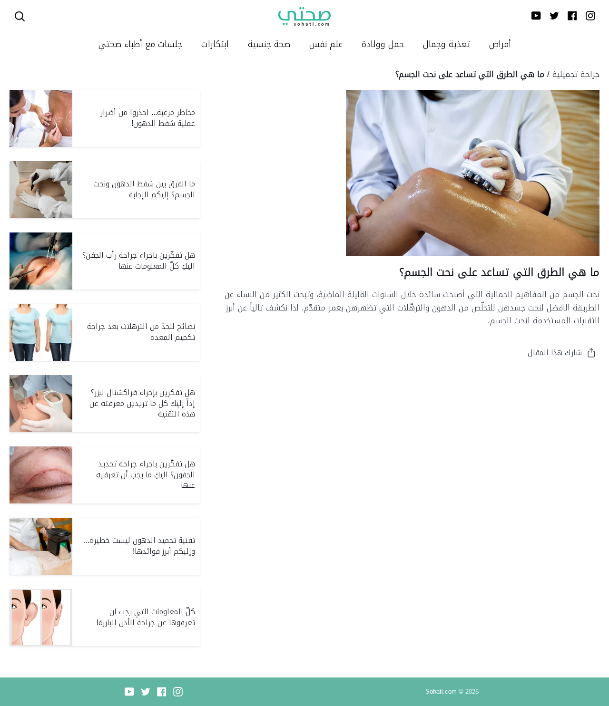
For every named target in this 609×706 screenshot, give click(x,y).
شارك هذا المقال (555, 352)
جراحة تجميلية (575, 74)
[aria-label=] (20, 16)
